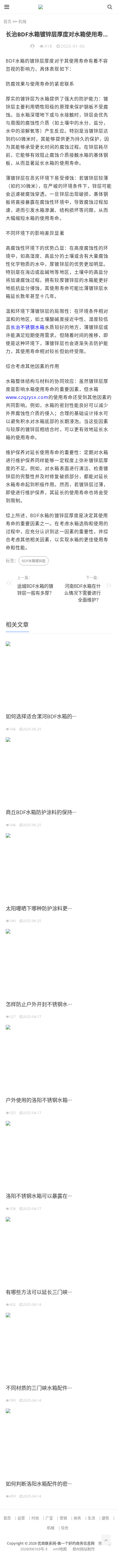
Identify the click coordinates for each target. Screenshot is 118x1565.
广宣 (49, 1518)
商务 (77, 1518)
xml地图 (60, 1549)
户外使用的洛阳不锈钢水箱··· (39, 1100)
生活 (91, 1518)
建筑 (105, 1518)
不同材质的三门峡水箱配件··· (39, 1387)
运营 (21, 1518)
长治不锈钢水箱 (28, 327)
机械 (22, 21)
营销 (63, 1518)
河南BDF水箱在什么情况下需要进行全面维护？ (82, 593)
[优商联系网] (57, 7)
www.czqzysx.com (27, 397)
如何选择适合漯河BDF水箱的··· (41, 716)
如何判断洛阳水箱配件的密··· (39, 1483)
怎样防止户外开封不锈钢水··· (39, 1004)
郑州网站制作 (83, 1549)
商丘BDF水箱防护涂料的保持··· (41, 812)
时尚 (35, 1518)
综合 (64, 1527)
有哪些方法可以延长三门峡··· (39, 1292)
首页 (7, 21)
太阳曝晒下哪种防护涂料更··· (39, 908)
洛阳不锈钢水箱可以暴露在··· (39, 1195)
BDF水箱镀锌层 (34, 560)
